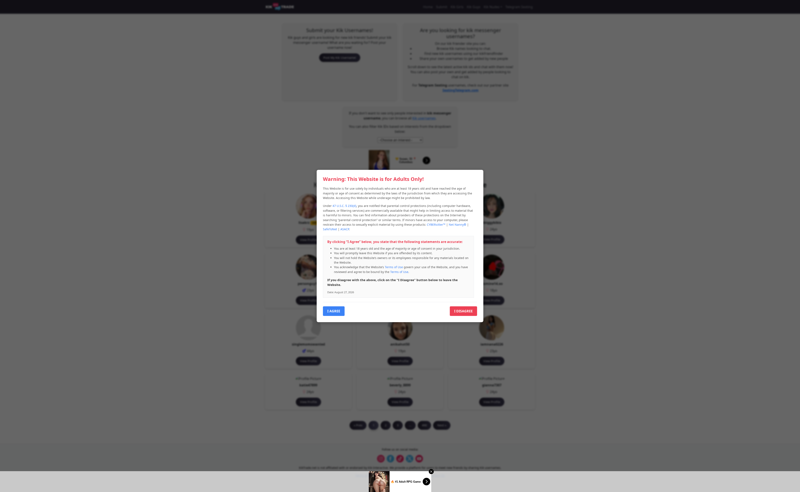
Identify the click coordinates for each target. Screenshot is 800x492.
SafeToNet (330, 229)
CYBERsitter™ (436, 225)
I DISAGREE (463, 311)
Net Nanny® (457, 225)
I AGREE (333, 311)
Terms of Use (394, 267)
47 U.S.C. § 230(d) (344, 206)
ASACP (344, 229)
